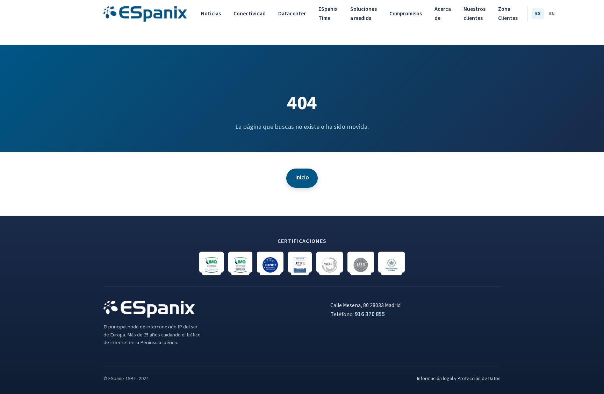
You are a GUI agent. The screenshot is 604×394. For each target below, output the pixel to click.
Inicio (302, 177)
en (552, 13)
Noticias (211, 13)
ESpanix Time (328, 13)
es (538, 13)
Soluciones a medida (363, 13)
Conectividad (249, 13)
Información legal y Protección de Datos (459, 378)
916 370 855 (370, 314)
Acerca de (442, 13)
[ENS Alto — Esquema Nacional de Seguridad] (300, 262)
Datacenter (292, 13)
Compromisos (405, 13)
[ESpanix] (145, 14)
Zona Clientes (508, 13)
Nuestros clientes (474, 13)
